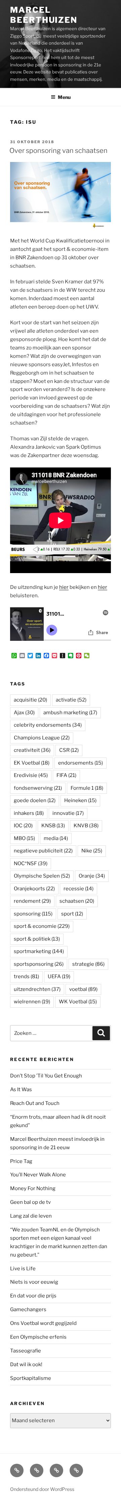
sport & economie (42, 926)
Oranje (92, 876)
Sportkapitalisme (30, 1378)
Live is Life (23, 1269)
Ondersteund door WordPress (42, 1489)
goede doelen (34, 800)
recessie (78, 889)
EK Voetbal (31, 763)
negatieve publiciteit (43, 851)
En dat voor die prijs (33, 1296)
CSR (69, 750)
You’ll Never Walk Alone (38, 1175)
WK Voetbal (78, 1002)
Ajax (24, 713)
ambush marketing (70, 713)
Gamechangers (28, 1309)
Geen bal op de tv (30, 1202)
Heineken (80, 800)
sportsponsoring (39, 964)
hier (64, 587)
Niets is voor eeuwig (34, 1282)
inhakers (29, 813)
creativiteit (32, 750)
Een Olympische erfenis (38, 1337)
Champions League (42, 738)
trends (26, 976)
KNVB (86, 826)
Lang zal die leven (31, 1216)
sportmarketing (39, 951)
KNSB (53, 826)
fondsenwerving (38, 788)
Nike (91, 851)
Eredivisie (31, 775)
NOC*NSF (30, 863)
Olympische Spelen (42, 876)
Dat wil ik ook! (26, 1364)
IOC (23, 826)
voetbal (83, 989)
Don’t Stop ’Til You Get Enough (46, 1076)
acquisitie (30, 700)
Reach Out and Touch (34, 1103)
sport (72, 914)
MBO (24, 838)
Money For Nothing (32, 1188)
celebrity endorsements (48, 725)
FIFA (66, 775)
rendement (32, 901)
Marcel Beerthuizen (43, 15)
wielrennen (32, 1002)
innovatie (68, 813)
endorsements (80, 763)
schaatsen (76, 901)
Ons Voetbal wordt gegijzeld (43, 1323)
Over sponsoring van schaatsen (58, 151)
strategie (88, 964)
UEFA (59, 976)
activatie (71, 700)
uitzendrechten (37, 989)
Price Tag (21, 1161)
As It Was (21, 1089)
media (56, 838)
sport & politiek (37, 939)
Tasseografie (25, 1351)
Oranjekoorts (34, 889)
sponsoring (33, 914)
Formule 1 (87, 788)
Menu (64, 97)
